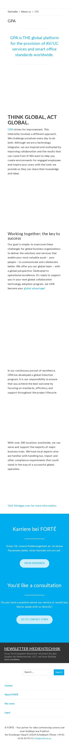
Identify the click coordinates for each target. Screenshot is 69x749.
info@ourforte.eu (42, 739)
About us (26, 12)
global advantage (34, 288)
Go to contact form (34, 619)
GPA (12, 21)
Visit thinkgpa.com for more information (32, 505)
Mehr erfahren (34, 563)
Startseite (13, 12)
